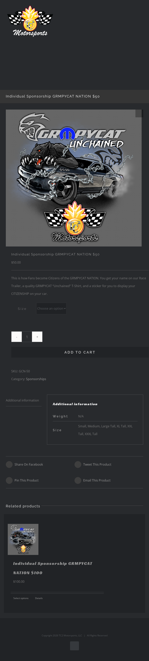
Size (22, 309)
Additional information (22, 400)
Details (39, 598)
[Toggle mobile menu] (141, 11)
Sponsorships (36, 379)
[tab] (24, 400)
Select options (21, 598)
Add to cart (80, 352)
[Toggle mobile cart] (134, 11)
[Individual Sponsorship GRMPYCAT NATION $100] (23, 539)
